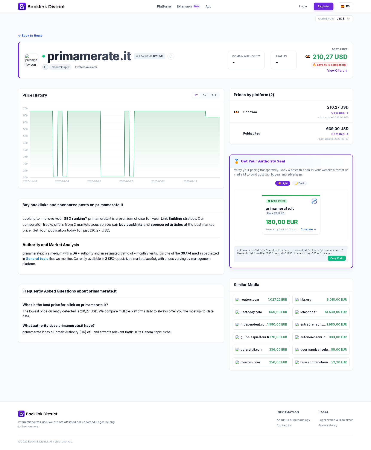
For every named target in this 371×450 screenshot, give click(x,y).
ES (348, 6)
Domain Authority (246, 56)
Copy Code (336, 258)
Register (324, 6)
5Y (204, 95)
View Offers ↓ (337, 70)
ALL (214, 95)
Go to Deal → (339, 112)
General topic (60, 67)
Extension (188, 6)
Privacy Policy (328, 425)
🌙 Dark (299, 183)
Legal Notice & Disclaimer (336, 419)
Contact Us (284, 425)
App (208, 6)
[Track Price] (170, 56)
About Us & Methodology (293, 419)
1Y (196, 95)
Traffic (281, 56)
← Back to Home (30, 35)
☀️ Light (283, 183)
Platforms (164, 6)
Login (303, 6)
